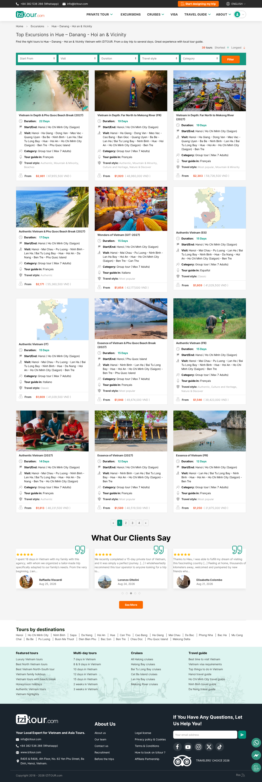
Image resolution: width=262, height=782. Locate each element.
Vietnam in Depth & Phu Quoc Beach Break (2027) (51, 115)
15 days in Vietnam (85, 679)
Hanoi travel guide (200, 674)
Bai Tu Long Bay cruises (146, 669)
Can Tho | (127, 635)
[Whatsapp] (256, 742)
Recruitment (102, 752)
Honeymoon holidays (29, 684)
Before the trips (104, 759)
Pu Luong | (46, 639)
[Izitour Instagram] (198, 746)
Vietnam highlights (27, 694)
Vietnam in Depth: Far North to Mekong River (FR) (129, 115)
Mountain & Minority (65, 163)
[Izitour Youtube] (188, 746)
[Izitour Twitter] (209, 746)
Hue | (115, 635)
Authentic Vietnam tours (31, 689)
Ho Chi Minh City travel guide (207, 679)
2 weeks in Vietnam (85, 684)
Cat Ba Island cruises (144, 674)
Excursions (37, 26)
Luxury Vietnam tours (29, 659)
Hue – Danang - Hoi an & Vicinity (72, 26)
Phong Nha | (208, 635)
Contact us (101, 745)
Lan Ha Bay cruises (143, 679)
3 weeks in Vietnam (85, 689)
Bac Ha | (225, 635)
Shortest (220, 47)
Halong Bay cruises (143, 664)
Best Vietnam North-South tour (35, 669)
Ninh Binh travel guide (202, 684)
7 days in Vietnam (84, 659)
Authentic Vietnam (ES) (191, 232)
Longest (236, 47)
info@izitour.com (77, 3)
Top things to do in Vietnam (206, 669)
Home (19, 26)
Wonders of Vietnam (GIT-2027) (118, 234)
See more (131, 604)
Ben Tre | (123, 639)
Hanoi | (22, 635)
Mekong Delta (183, 639)
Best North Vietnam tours (31, 664)
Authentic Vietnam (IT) (34, 344)
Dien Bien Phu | (90, 639)
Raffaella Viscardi (50, 579)
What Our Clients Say (131, 537)
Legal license (143, 732)
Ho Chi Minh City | (40, 635)
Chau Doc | (138, 639)
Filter (230, 59)
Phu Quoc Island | (160, 639)
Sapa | (75, 635)
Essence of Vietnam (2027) (115, 455)
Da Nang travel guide (202, 689)
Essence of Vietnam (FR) (192, 455)
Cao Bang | (143, 635)
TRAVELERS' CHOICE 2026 (210, 760)
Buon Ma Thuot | (67, 639)
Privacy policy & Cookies (150, 739)
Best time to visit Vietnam (204, 659)
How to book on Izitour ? (150, 752)
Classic (201, 276)
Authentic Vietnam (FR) (191, 343)
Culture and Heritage (115, 167)
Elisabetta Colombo (209, 579)
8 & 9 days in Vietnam (87, 664)
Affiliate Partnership (147, 759)
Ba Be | (32, 639)
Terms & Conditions (147, 745)
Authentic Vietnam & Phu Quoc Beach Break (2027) (52, 231)
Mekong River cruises (144, 684)
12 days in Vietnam (85, 674)
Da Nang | (89, 635)
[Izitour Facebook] (177, 746)
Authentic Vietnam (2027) (36, 455)
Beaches (29, 167)
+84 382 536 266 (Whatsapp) (39, 3)
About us (100, 732)
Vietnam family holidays (30, 674)
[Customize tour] (256, 767)
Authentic (46, 163)
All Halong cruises (142, 659)
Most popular (205, 167)
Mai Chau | (177, 635)
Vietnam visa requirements (205, 664)
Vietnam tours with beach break (36, 679)
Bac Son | (108, 639)
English (236, 3)
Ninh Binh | (61, 635)
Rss (238, 774)
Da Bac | (192, 635)
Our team (100, 739)
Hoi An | (103, 635)
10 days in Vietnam (85, 669)
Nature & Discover (140, 167)
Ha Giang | (160, 635)
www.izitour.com (30, 752)
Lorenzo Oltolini (128, 579)
